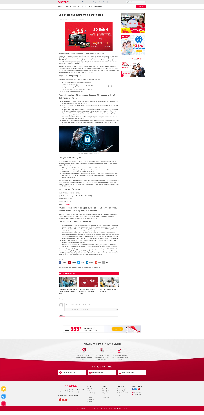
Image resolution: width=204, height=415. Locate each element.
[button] (63, 262)
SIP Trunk (89, 401)
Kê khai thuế (105, 389)
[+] (88, 309)
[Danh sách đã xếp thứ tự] (75, 309)
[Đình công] (73, 309)
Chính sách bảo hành (122, 393)
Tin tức (84, 6)
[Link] (84, 309)
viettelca (90, 267)
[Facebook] (133, 389)
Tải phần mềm (98, 6)
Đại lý (118, 395)
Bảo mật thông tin (121, 389)
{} (86, 309)
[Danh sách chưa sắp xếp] (77, 309)
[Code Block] (82, 309)
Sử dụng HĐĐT (106, 395)
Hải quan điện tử (106, 393)
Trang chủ (61, 6)
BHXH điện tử (105, 391)
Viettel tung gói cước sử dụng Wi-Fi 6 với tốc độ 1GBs (87, 291)
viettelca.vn (67, 204)
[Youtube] (139, 389)
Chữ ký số (89, 389)
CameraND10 (90, 399)
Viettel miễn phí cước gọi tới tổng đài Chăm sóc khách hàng (68, 291)
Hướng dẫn (76, 6)
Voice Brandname (91, 395)
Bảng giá (68, 6)
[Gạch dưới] (70, 309)
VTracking (89, 397)
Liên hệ (90, 6)
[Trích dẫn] (79, 309)
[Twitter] (136, 389)
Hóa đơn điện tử (91, 391)
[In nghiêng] (68, 309)
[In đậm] (66, 309)
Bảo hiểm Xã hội (91, 393)
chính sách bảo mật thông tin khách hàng (76, 267)
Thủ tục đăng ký (121, 391)
